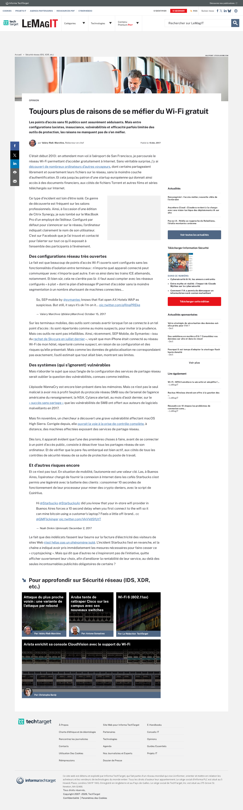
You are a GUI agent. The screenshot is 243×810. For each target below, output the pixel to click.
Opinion (34, 100)
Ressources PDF (66, 11)
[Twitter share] (14, 154)
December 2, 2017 (80, 528)
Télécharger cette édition (194, 301)
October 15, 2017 (95, 314)
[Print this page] (14, 172)
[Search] (235, 23)
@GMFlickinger (47, 519)
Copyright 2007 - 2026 (75, 794)
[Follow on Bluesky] (229, 11)
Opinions (152, 739)
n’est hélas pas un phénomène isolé (69, 542)
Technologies (110, 739)
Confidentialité (71, 798)
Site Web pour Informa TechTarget (121, 725)
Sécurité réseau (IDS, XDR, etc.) (39, 55)
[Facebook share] (14, 146)
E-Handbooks (154, 725)
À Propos (63, 725)
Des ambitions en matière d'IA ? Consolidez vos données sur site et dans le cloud (193, 337)
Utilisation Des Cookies (71, 753)
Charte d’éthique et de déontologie (77, 732)
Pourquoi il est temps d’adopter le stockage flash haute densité (194, 350)
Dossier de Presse (112, 760)
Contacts (64, 746)
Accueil (18, 55)
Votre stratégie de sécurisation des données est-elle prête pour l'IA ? (193, 324)
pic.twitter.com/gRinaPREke (119, 305)
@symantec (72, 299)
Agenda (107, 746)
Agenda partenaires (41, 11)
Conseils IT (153, 732)
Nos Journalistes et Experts (117, 753)
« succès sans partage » (46, 403)
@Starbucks (49, 503)
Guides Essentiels (157, 746)
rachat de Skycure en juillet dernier (59, 339)
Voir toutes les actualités (194, 234)
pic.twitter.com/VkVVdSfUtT (80, 519)
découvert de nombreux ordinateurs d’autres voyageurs (69, 166)
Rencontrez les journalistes (73, 739)
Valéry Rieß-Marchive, (53, 143)
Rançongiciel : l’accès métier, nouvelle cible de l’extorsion (192, 198)
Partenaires (109, 732)
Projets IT (20, 11)
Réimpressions (67, 760)
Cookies (7, 11)
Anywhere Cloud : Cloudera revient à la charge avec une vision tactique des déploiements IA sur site (193, 210)
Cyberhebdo (85, 11)
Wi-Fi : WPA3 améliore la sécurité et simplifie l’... (193, 382)
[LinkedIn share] (14, 163)
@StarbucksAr (69, 503)
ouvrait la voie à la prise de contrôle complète (111, 424)
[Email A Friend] (14, 181)
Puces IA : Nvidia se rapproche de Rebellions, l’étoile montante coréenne (191, 222)
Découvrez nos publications (222, 3)
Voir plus (194, 362)
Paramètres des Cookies (94, 798)
